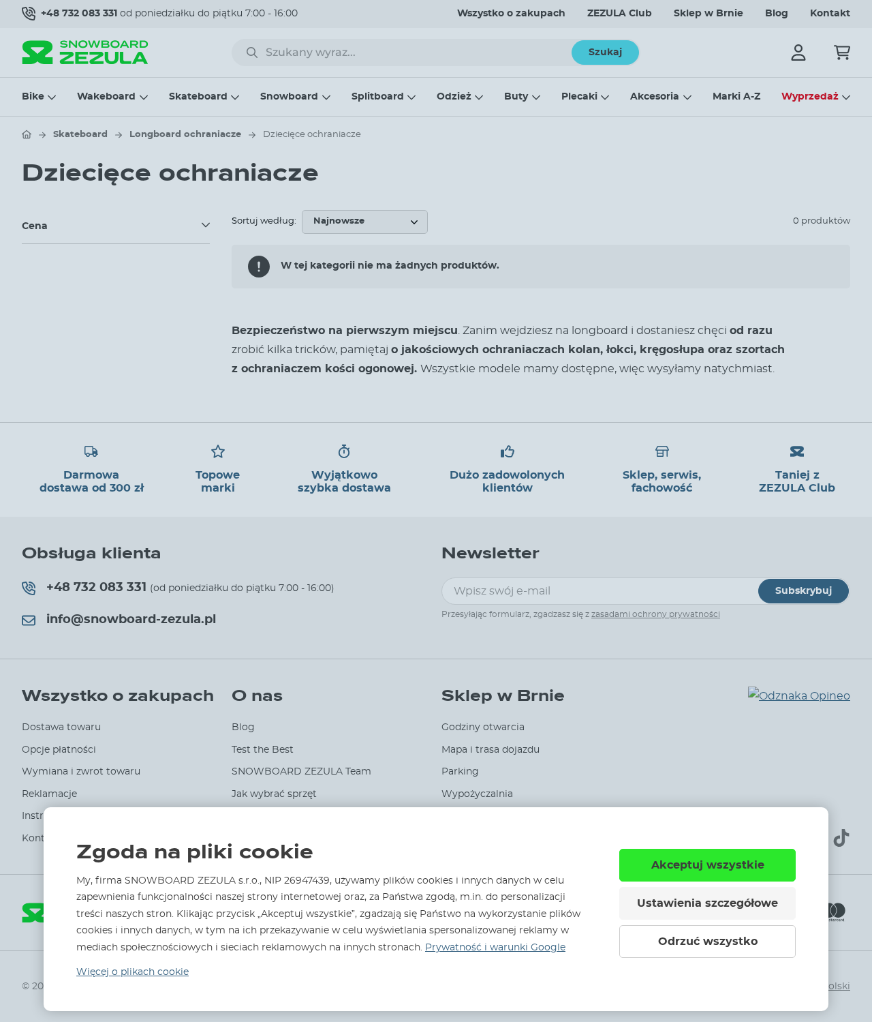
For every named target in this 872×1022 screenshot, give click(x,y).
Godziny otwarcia (483, 727)
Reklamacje (49, 794)
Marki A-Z (736, 97)
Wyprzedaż (810, 97)
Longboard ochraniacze (185, 134)
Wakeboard (106, 97)
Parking (460, 772)
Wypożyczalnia (477, 794)
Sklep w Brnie (708, 13)
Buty (516, 97)
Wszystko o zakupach (511, 13)
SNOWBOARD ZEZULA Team (301, 772)
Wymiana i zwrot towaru (81, 772)
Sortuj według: (264, 221)
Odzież (454, 97)
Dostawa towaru (61, 727)
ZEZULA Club (619, 13)
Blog (776, 13)
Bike (33, 97)
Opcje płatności (59, 750)
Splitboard (378, 97)
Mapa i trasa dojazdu (490, 750)
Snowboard (289, 97)
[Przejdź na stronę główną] (26, 134)
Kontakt (830, 13)
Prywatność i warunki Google (495, 947)
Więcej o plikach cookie (132, 972)
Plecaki (579, 97)
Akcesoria (654, 97)
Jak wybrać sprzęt (274, 794)
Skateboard (198, 97)
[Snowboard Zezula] (85, 52)
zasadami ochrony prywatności (655, 614)
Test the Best (263, 750)
